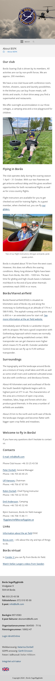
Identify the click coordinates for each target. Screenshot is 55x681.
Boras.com (8, 539)
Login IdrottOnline (11, 636)
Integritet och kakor (11, 661)
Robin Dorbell (9, 491)
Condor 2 (10, 557)
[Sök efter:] (33, 42)
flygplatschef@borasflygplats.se (18, 519)
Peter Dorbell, (9, 470)
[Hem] (4, 51)
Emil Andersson (10, 501)
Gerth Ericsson (25, 650)
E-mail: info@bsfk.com (14, 456)
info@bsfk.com (16, 604)
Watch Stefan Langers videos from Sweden (23, 563)
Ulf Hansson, (9, 480)
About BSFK (12, 51)
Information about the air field (17, 533)
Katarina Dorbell (25, 647)
